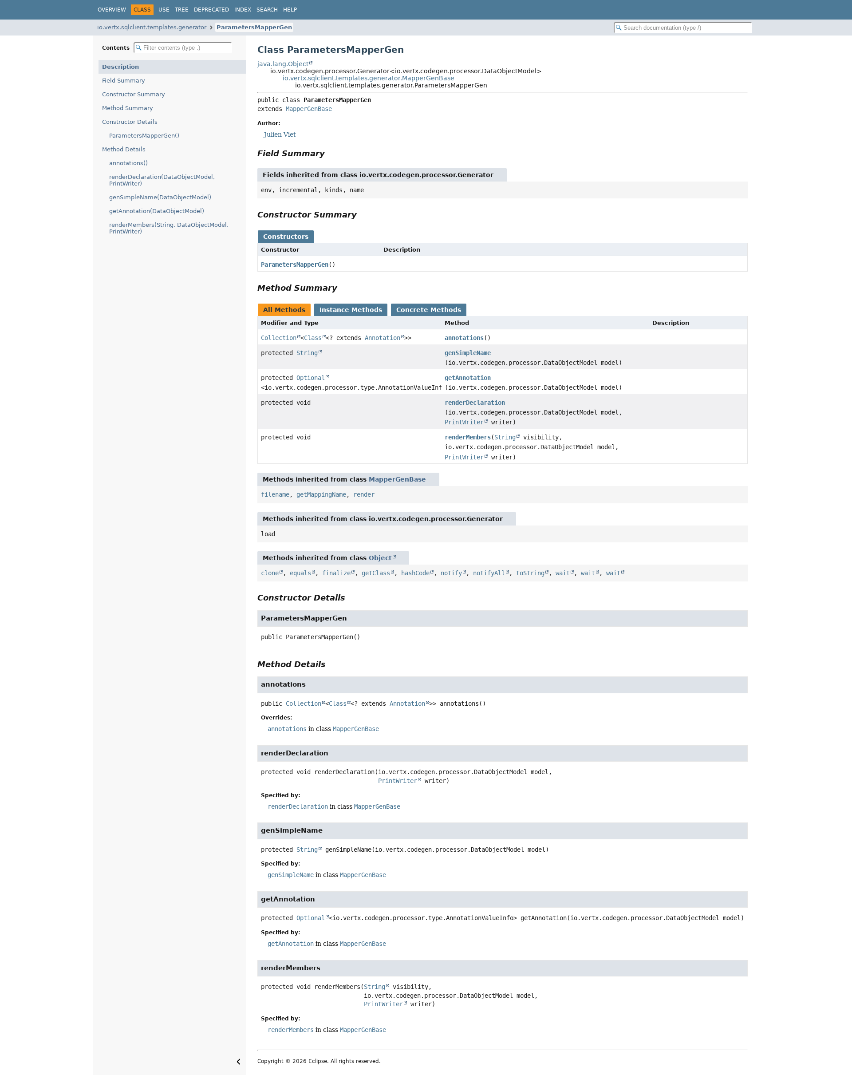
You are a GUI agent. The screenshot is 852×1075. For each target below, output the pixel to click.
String (307, 352)
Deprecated (211, 10)
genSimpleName (468, 352)
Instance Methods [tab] (351, 309)
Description (120, 66)
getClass (376, 573)
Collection (278, 337)
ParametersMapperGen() (144, 135)
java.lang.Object (282, 63)
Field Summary (123, 80)
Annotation (382, 337)
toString (530, 573)
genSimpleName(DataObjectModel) (160, 197)
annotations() (128, 163)
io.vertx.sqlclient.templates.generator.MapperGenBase (368, 78)
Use (164, 10)
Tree (182, 10)
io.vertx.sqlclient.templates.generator (151, 27)
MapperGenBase (309, 108)
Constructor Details (130, 122)
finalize (336, 573)
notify (451, 573)
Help (290, 10)
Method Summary (127, 108)
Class (313, 337)
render (364, 494)
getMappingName (321, 494)
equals (300, 573)
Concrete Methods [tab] (428, 309)
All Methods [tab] (284, 309)
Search (267, 10)
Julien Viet (280, 134)
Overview (112, 10)
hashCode (415, 573)
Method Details (124, 149)
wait (563, 573)
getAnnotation (468, 377)
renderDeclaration (475, 402)
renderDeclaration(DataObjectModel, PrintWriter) (162, 180)
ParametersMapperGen (254, 27)
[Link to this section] (331, 153)
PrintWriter (464, 422)
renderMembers (468, 437)
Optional (310, 377)
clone (270, 573)
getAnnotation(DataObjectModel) (156, 211)
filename (275, 494)
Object (380, 557)
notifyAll (489, 573)
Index (242, 10)
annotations (464, 337)
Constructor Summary (133, 94)
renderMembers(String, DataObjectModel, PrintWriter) (169, 228)
